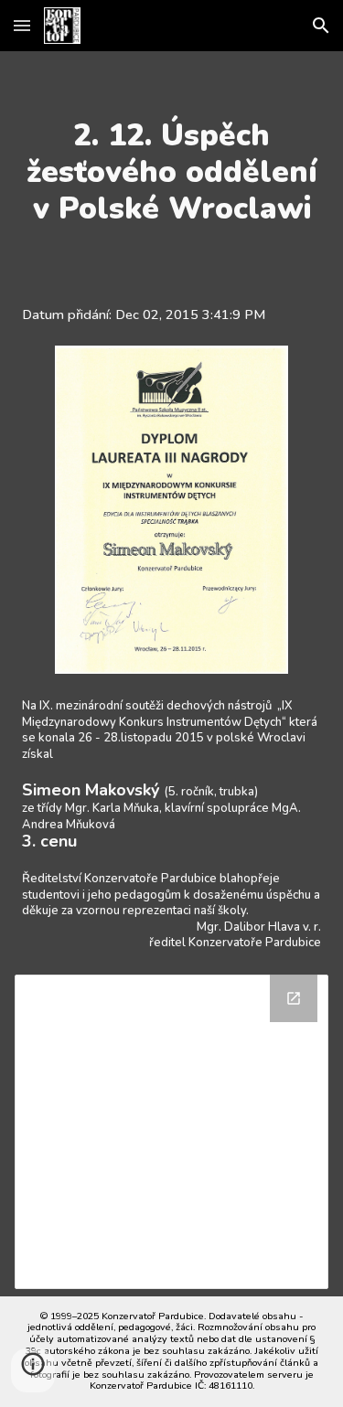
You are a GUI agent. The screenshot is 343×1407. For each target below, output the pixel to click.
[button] (22, 25)
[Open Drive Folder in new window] (293, 998)
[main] (172, 172)
